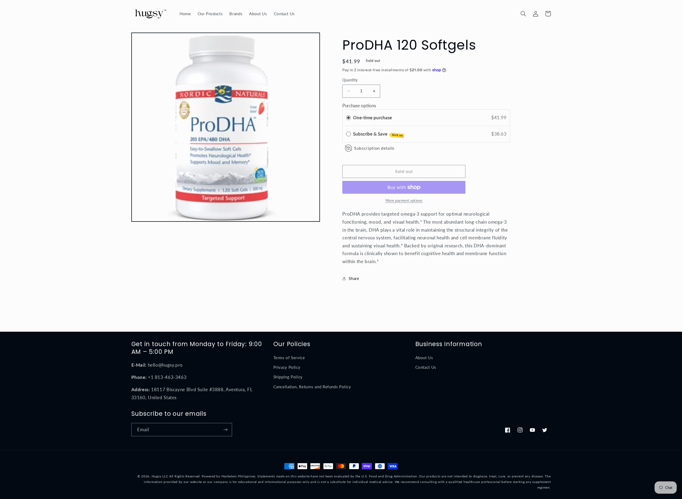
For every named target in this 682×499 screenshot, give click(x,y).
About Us (424, 357)
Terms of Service (289, 357)
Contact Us (425, 367)
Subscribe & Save (378, 134)
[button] (523, 13)
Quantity (350, 80)
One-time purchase (372, 117)
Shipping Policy (288, 376)
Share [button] (354, 278)
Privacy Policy (287, 367)
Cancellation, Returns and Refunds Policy (312, 386)
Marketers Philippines (238, 476)
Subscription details (374, 148)
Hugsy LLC (160, 476)
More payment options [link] (404, 201)
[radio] (348, 117)
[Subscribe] (225, 429)
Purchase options (359, 105)
